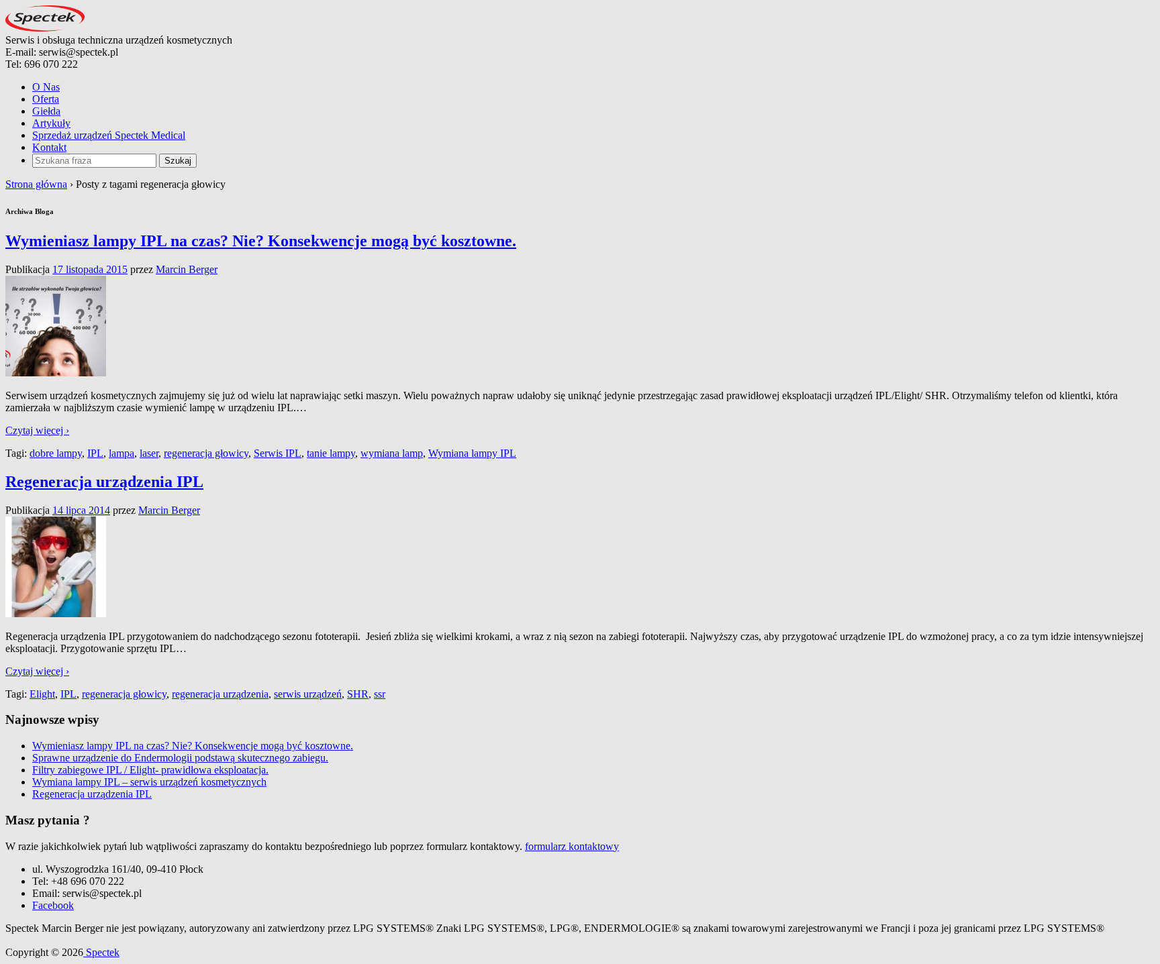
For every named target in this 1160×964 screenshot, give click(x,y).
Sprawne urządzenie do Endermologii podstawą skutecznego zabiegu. (180, 757)
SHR (358, 694)
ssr (379, 694)
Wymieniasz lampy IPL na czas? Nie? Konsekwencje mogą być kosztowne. (260, 241)
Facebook (53, 905)
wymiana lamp (391, 453)
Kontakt (49, 147)
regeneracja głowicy (206, 453)
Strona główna (36, 184)
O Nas (46, 87)
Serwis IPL (277, 453)
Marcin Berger (187, 269)
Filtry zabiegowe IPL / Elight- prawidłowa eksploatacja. (150, 769)
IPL (95, 453)
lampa (121, 453)
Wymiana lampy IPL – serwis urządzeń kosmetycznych (149, 782)
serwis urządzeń (308, 694)
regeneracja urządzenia (220, 694)
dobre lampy (56, 453)
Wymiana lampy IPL (472, 453)
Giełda (46, 111)
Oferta (45, 99)
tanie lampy (331, 453)
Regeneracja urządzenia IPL (104, 481)
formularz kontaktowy (572, 846)
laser (149, 453)
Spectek (101, 952)
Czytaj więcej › (37, 430)
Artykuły (51, 123)
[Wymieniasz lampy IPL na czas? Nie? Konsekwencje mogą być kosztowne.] (55, 372)
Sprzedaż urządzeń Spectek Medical (108, 135)
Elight (42, 694)
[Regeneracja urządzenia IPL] (55, 613)
